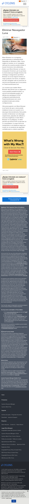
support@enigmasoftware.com (7, 327)
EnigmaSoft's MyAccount (7, 328)
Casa (3, 395)
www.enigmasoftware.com (12, 312)
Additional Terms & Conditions (9, 444)
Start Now (14, 152)
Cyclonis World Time (6, 407)
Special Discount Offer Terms (8, 441)
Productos (4, 400)
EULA (8, 24)
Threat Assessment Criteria (20, 373)
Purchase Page (16, 385)
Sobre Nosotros (5, 424)
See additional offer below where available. (14, 154)
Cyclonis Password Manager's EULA (10, 433)
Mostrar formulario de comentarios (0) (14, 199)
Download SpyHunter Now (11, 20)
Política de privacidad (7, 439)
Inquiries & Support (12, 417)
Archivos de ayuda (6, 414)
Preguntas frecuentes (17, 414)
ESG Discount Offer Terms (8, 458)
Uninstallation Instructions (21, 386)
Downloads (4, 417)
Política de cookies (17, 439)
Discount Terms (4, 275)
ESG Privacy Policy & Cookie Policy (10, 452)
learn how (25, 275)
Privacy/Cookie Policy (16, 24)
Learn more (15, 17)
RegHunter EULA (6, 447)
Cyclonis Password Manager (8, 404)
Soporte (4, 410)
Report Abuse (20, 424)
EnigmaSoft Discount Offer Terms (9, 455)
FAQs (23, 250)
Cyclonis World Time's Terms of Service (11, 436)
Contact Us (12, 424)
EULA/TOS (11, 274)
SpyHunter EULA (21, 444)
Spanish (16, 37)
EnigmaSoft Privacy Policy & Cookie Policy (11, 449)
